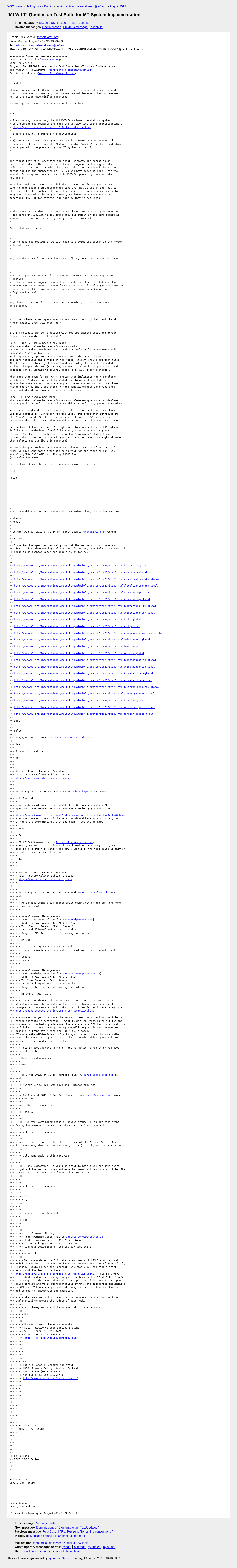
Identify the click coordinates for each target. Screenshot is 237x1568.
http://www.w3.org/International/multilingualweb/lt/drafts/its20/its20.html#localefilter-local (83, 680)
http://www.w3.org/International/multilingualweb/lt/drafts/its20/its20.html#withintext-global (82, 639)
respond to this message (49, 1542)
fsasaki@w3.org (47, 37)
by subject (94, 1547)
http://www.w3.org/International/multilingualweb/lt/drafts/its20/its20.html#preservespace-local (83, 713)
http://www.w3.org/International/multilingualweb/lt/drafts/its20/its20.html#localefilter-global (83, 673)
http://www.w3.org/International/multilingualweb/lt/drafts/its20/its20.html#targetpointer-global (84, 693)
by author (109, 1547)
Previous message (75, 27)
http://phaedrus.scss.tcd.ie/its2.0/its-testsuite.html (52, 127)
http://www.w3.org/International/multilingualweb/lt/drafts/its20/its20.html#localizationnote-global (86, 579)
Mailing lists (33, 6)
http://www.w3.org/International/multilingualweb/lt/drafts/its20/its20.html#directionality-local (84, 612)
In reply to (96, 27)
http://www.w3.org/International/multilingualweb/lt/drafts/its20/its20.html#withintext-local (81, 646)
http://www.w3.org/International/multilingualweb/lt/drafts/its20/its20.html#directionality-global (85, 606)
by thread (79, 1547)
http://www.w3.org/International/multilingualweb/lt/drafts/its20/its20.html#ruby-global (77, 619)
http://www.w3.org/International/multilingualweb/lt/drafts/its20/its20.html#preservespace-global (84, 707)
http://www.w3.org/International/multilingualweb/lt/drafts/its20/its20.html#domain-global (79, 653)
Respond (63, 22)
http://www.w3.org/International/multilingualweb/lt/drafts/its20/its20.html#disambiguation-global (85, 659)
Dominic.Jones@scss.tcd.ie (56, 73)
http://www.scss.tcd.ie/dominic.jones (42, 778)
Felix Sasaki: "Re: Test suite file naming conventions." (77, 1531)
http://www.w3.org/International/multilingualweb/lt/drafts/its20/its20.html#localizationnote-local (86, 585)
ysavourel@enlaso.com (78, 919)
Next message (51, 27)
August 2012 (117, 6)
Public (48, 6)
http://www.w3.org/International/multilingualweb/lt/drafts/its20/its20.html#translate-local (80, 572)
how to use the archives (38, 1551)
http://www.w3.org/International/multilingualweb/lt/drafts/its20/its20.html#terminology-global (83, 592)
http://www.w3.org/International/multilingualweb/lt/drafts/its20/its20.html (70, 815)
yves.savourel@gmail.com (96, 892)
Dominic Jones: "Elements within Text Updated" (67, 1527)
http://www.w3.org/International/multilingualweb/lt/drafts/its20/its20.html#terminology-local (82, 599)
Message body (45, 22)
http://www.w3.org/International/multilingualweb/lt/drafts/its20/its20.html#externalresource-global (86, 687)
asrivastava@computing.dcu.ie (70, 69)
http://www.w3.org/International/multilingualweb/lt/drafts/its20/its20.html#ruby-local (77, 626)
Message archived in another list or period (57, 1535)
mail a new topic (77, 1542)
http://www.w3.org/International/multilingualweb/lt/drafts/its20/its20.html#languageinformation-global (89, 633)
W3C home (14, 6)
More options (80, 22)
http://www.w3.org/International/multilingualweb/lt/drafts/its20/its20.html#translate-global (81, 565)
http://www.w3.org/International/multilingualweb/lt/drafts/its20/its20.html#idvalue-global (80, 700)
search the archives (68, 1551)
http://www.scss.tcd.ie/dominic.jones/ (51, 1337)
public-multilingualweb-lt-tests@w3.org (81, 6)
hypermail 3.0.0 (58, 1558)
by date (66, 1547)
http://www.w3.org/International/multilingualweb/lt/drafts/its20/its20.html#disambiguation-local (84, 666)
